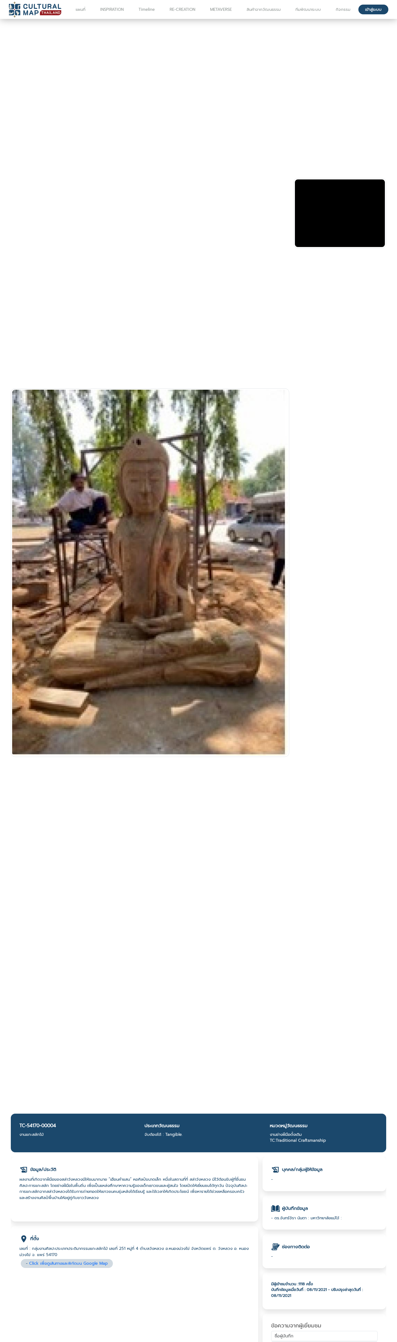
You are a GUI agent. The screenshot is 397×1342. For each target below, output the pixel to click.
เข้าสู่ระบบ (373, 9)
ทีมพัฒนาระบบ (308, 9)
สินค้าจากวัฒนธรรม (264, 9)
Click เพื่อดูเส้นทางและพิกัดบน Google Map (68, 1263)
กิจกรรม (343, 9)
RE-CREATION (182, 9)
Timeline (147, 9)
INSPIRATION (112, 9)
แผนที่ (80, 9)
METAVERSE (221, 9)
